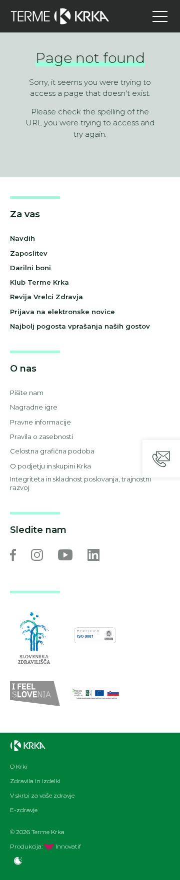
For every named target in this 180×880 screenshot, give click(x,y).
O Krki (19, 767)
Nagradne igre (34, 407)
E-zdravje (24, 810)
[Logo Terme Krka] (60, 16)
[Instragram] (37, 555)
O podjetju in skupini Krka (50, 466)
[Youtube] (65, 554)
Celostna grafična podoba (52, 451)
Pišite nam (27, 393)
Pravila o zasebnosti (41, 436)
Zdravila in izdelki (35, 781)
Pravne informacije (40, 422)
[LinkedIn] (94, 555)
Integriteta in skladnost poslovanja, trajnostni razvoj (80, 483)
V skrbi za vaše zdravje (42, 796)
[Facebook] (13, 555)
